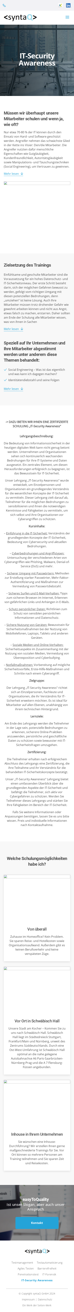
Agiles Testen (26, 1268)
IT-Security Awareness (36, 1280)
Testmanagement (22, 1262)
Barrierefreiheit (47, 1268)
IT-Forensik (49, 1274)
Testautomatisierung (50, 1262)
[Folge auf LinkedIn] (68, 5)
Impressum (28, 1299)
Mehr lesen (11, 174)
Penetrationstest (28, 1274)
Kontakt (37, 1223)
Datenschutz (45, 1299)
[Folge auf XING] (60, 5)
